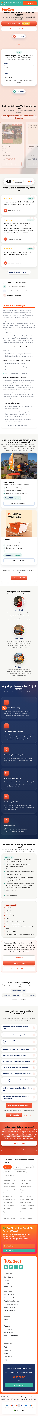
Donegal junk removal (9, 1186)
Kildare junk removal (8, 1193)
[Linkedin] (21, 1267)
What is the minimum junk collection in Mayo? (15, 1027)
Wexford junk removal (9, 1218)
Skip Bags (7, 1283)
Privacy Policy (8, 1332)
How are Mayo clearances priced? (14, 1035)
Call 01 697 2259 (19, 578)
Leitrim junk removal (25, 1196)
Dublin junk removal (25, 1186)
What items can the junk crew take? (15, 1055)
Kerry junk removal (25, 1189)
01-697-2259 (19, 1377)
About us (7, 1320)
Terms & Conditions (11, 1336)
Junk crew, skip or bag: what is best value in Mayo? (17, 1089)
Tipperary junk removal (26, 1212)
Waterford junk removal (9, 1215)
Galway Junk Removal (18, 990)
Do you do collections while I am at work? (16, 1067)
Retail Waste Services (11, 1301)
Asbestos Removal (10, 1295)
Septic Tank (8, 1286)
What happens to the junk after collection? (17, 1074)
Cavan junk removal (25, 1180)
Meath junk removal (8, 1205)
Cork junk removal (25, 1183)
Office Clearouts (9, 1311)
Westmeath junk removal (27, 1215)
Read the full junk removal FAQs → (19, 1105)
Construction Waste (11, 1304)
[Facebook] (6, 1267)
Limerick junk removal (9, 1199)
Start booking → (27, 1115)
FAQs (5, 1347)
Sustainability (8, 1339)
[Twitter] (11, 1267)
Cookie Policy (8, 1329)
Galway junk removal (9, 1189)
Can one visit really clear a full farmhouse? (17, 1049)
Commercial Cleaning (11, 1298)
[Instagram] (16, 1267)
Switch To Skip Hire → (19, 561)
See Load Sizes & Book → (19, 503)
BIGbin (6, 1353)
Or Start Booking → (18, 1149)
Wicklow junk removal (26, 1218)
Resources (7, 1350)
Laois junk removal (8, 1196)
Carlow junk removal (9, 1180)
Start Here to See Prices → (19, 29)
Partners (7, 1326)
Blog (5, 1360)
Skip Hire (7, 1280)
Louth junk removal (8, 1202)
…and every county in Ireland (19, 999)
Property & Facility (10, 1307)
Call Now (30, 3)
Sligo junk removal (8, 1212)
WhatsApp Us (19, 957)
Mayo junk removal (25, 1202)
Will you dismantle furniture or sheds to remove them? (16, 1097)
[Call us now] (4, 708)
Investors (7, 1323)
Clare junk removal (8, 1183)
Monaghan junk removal (27, 1205)
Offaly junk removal (8, 1208)
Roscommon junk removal (27, 1208)
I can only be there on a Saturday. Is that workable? (16, 1081)
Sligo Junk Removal (29, 995)
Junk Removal (8, 1277)
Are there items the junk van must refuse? (16, 1061)
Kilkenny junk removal (26, 1193)
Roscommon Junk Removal (11, 995)
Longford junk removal (26, 1199)
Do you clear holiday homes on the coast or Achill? (17, 1042)
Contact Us (8, 1356)
